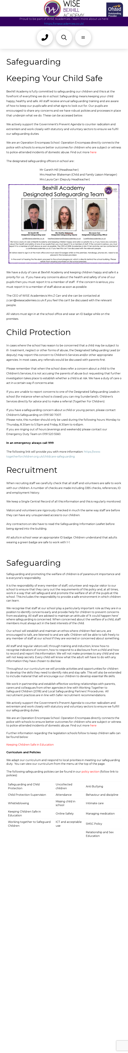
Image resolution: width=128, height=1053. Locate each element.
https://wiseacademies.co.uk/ (64, 23)
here (93, 152)
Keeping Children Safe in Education (30, 744)
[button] (45, 37)
